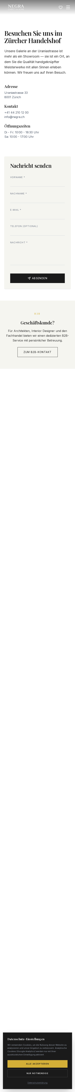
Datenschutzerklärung (37, 1083)
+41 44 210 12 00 (16, 112)
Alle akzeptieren (37, 1064)
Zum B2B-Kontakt (37, 352)
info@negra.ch (14, 117)
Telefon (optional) (24, 226)
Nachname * (18, 193)
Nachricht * (19, 242)
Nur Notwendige (37, 1073)
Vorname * (17, 177)
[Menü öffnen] (68, 7)
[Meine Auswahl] (61, 7)
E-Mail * (15, 209)
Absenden (39, 278)
